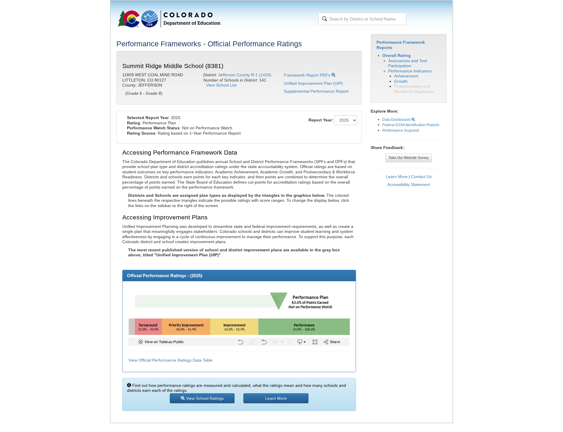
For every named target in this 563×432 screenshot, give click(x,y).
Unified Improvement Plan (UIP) (313, 83)
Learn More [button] (276, 398)
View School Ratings (204, 398)
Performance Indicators (410, 71)
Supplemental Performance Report (316, 91)
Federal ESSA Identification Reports (410, 125)
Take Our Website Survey (409, 158)
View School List (221, 85)
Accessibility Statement (408, 184)
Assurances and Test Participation (407, 63)
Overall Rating (396, 55)
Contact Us (421, 176)
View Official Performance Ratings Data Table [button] (170, 360)
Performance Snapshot (400, 130)
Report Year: (320, 120)
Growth (401, 81)
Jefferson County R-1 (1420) (244, 74)
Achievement (406, 76)
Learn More (397, 176)
